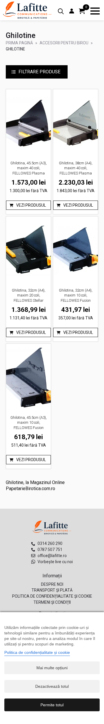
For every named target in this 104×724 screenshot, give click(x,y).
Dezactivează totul (52, 686)
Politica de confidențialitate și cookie (52, 596)
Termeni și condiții (52, 602)
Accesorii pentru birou (64, 43)
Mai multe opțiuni (52, 667)
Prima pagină (19, 43)
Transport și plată (52, 590)
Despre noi (52, 584)
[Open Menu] (95, 11)
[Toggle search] (61, 11)
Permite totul (52, 705)
